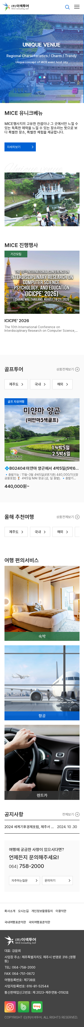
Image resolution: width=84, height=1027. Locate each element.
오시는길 (23, 911)
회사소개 (9, 911)
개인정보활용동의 (42, 911)
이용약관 (61, 911)
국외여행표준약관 (39, 922)
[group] (42, 58)
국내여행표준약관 (15, 922)
